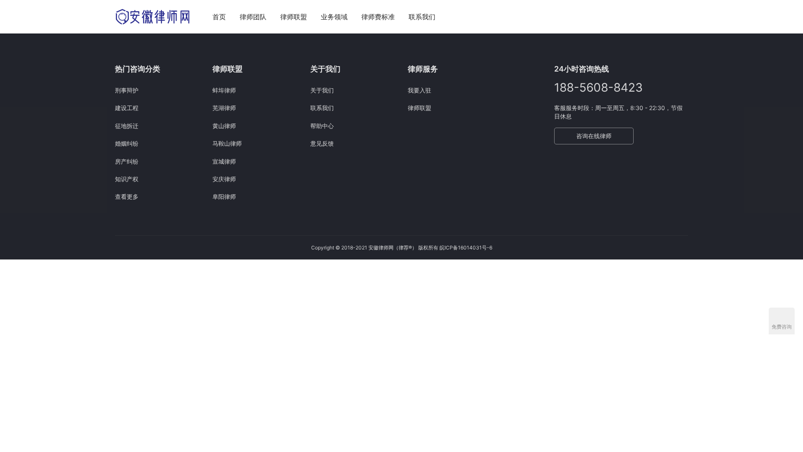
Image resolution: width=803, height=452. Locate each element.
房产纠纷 (126, 161)
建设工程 (126, 107)
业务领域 (334, 17)
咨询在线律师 (593, 135)
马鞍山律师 (227, 143)
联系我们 (422, 17)
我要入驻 (419, 90)
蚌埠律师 (224, 90)
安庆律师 (224, 178)
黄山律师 (224, 125)
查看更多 (126, 196)
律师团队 (253, 17)
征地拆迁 (126, 125)
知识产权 (126, 178)
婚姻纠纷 (126, 143)
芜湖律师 (224, 107)
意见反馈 (322, 143)
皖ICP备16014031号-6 (466, 247)
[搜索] (684, 16)
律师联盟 (293, 17)
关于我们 (322, 90)
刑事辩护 (126, 90)
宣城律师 (224, 161)
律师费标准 (378, 17)
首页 (219, 17)
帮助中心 (322, 125)
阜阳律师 (224, 196)
